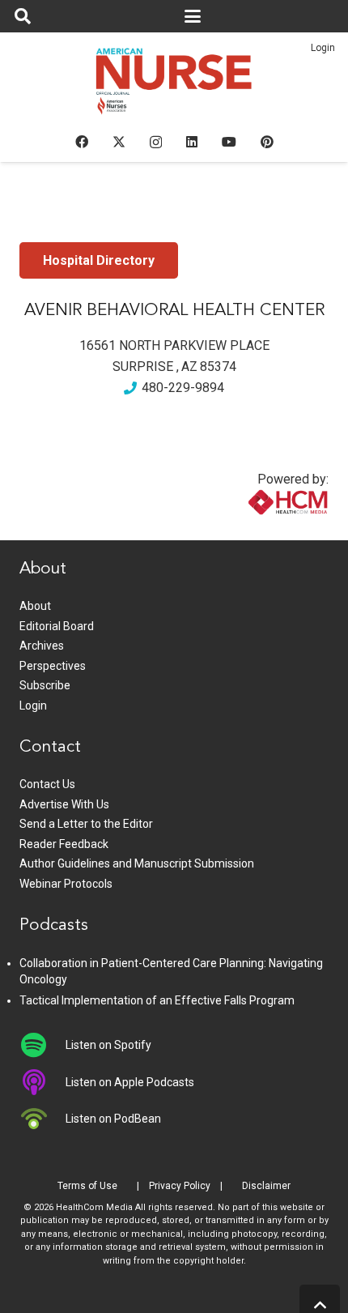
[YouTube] (229, 141)
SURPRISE (142, 366)
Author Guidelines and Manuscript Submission (136, 863)
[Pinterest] (267, 141)
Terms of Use (87, 1186)
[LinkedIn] (191, 141)
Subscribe (44, 685)
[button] (22, 16)
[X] (118, 141)
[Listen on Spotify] (42, 1045)
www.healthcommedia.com (253, 530)
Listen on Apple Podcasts (130, 1082)
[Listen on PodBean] (42, 1119)
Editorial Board (56, 626)
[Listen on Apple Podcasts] (42, 1082)
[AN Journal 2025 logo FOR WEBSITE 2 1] (174, 85)
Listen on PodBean (113, 1118)
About (35, 605)
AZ (189, 366)
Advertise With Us (64, 804)
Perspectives (52, 665)
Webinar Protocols (65, 883)
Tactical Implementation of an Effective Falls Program (157, 1000)
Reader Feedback (63, 844)
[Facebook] (81, 141)
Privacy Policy (179, 1186)
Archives (41, 645)
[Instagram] (156, 142)
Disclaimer (266, 1186)
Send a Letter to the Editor (86, 823)
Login (323, 47)
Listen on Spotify (108, 1044)
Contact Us (47, 784)
